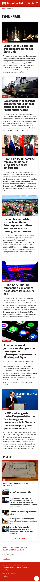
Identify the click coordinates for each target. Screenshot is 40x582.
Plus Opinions (26, 538)
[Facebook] (4, 554)
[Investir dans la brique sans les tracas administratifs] (20, 461)
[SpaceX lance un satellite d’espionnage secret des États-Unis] (20, 23)
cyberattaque (6, 341)
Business (5, 409)
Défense (5, 41)
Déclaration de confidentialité (13, 550)
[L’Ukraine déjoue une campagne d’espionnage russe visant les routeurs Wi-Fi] (20, 262)
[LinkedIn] (12, 554)
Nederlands (6, 559)
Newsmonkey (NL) (8, 567)
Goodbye (5, 570)
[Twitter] (8, 554)
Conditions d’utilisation (18, 547)
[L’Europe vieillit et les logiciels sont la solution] (5, 511)
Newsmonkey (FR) (23, 567)
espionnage (6, 215)
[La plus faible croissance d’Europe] (5, 490)
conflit (5, 96)
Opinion (5, 480)
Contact (5, 547)
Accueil (3, 8)
